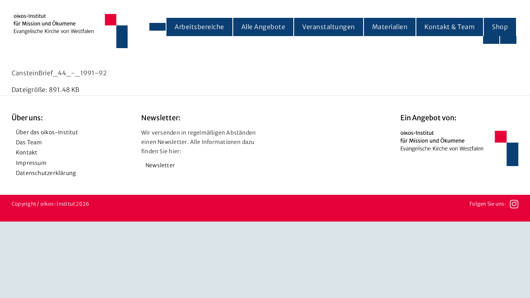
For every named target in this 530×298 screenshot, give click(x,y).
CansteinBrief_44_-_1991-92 (59, 73)
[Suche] (508, 40)
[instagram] (514, 204)
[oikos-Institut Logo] (71, 17)
